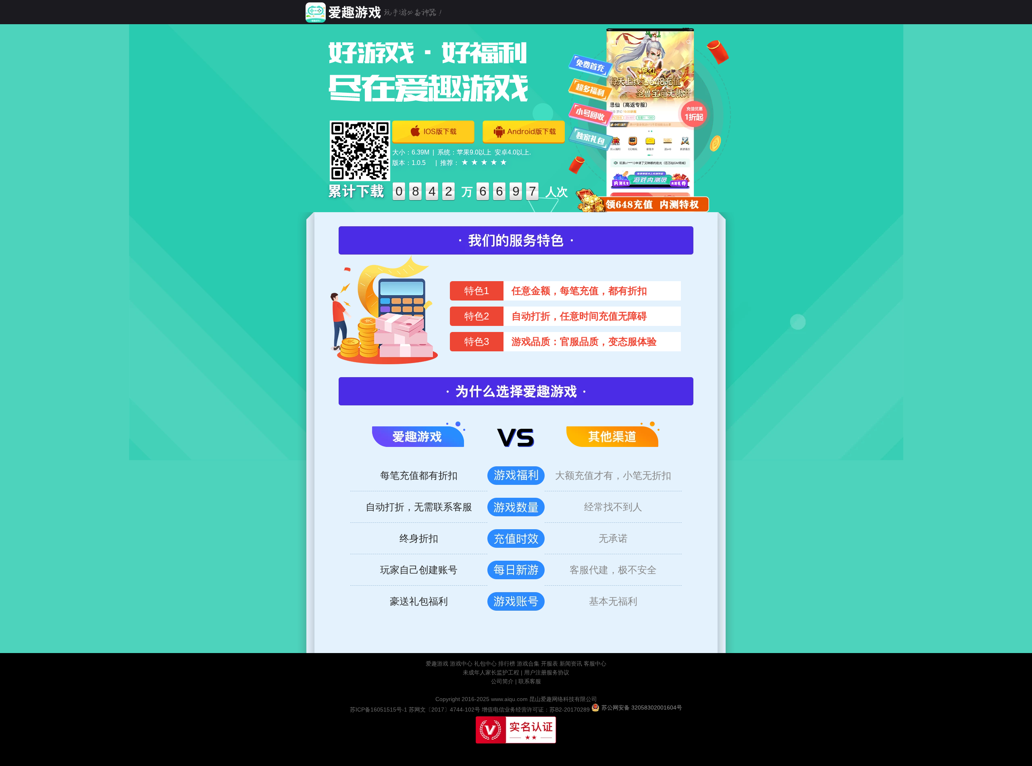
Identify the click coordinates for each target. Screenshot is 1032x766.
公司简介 (502, 681)
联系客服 (529, 681)
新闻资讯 (571, 663)
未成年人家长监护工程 (492, 672)
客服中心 (595, 663)
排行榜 (506, 663)
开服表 (549, 663)
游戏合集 (528, 663)
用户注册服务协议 (546, 672)
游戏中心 (461, 663)
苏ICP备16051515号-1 (378, 709)
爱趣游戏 (437, 663)
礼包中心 (485, 663)
